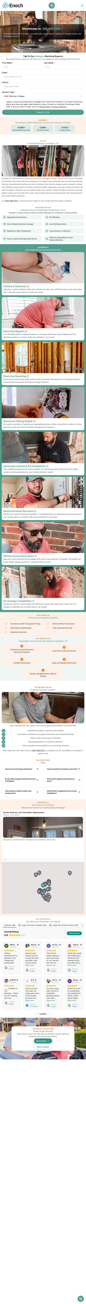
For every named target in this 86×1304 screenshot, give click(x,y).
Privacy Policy (45, 107)
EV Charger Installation (17, 601)
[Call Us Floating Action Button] (81, 1299)
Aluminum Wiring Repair (18, 421)
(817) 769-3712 (11, 201)
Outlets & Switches (14, 286)
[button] (49, 884)
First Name (7, 63)
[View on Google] (6, 946)
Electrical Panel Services (18, 511)
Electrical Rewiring (14, 376)
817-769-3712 (74, 59)
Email (5, 72)
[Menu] (82, 5)
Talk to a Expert (42, 1047)
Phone (5, 82)
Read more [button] (29, 965)
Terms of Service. (59, 107)
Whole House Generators (18, 556)
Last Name (49, 63)
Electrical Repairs (14, 331)
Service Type (8, 92)
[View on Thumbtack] (27, 981)
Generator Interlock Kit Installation (24, 466)
